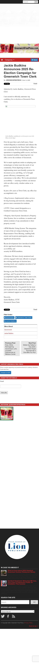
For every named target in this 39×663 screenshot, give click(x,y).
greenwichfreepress (13, 80)
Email (2, 381)
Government (10, 317)
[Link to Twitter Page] (3, 617)
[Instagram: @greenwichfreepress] (6, 413)
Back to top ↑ (33, 626)
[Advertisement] (19, 23)
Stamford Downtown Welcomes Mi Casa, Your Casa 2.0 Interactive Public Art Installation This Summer (22, 582)
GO (36, 2)
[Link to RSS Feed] (14, 617)
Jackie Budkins (11, 321)
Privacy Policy (28, 623)
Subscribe (4, 393)
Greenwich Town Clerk (24, 317)
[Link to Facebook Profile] (8, 617)
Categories (9, 59)
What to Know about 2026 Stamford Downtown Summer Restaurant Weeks (21, 571)
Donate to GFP (5, 373)
